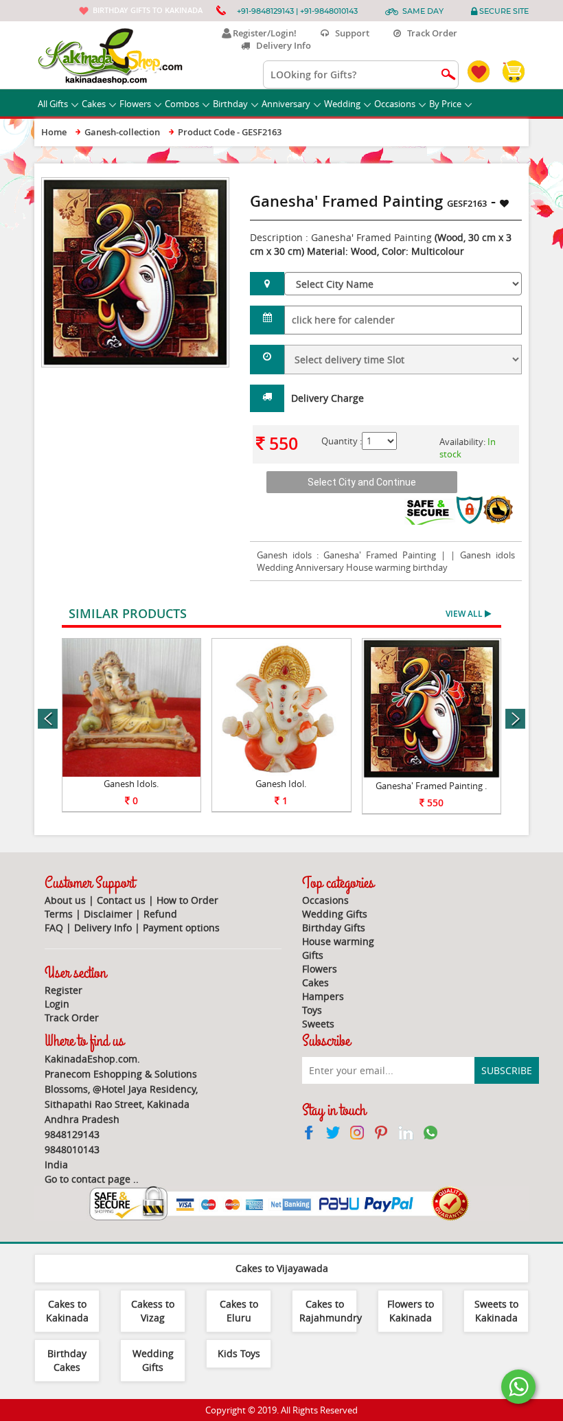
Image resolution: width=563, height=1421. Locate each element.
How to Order (187, 900)
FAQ (54, 927)
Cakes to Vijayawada (281, 1268)
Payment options (181, 927)
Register (63, 990)
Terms (59, 913)
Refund (160, 913)
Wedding (342, 104)
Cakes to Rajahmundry (330, 1310)
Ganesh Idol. (280, 783)
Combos (182, 104)
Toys (312, 1009)
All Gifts (53, 104)
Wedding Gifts (334, 913)
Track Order (429, 33)
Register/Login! (263, 33)
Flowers (135, 104)
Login (57, 1003)
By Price (445, 104)
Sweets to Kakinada (496, 1310)
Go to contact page (87, 1178)
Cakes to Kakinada (67, 1310)
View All (465, 613)
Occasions (394, 104)
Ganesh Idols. (131, 783)
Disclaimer (108, 913)
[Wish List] (196, 184)
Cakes (94, 104)
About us (65, 900)
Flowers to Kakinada (410, 1310)
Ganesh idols (284, 555)
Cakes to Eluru (239, 1310)
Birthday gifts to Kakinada (148, 10)
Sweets (318, 1023)
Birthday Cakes (67, 1360)
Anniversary (286, 104)
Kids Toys (239, 1353)
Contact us (121, 900)
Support (349, 33)
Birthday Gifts (333, 927)
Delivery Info (280, 45)
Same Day (423, 11)
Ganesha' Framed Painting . (431, 786)
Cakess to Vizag (152, 1310)
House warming (338, 941)
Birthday (230, 104)
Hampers (323, 996)
